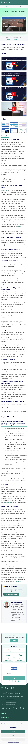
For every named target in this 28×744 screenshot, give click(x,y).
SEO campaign (8, 650)
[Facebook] (23, 708)
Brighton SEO (4, 190)
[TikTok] (20, 708)
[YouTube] (6, 708)
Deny (13, 735)
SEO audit (8, 654)
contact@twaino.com (11, 702)
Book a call (14, 640)
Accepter (13, 731)
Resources (12, 6)
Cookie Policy (10, 742)
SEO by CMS (19, 659)
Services (4, 713)
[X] (16, 708)
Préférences (13, 739)
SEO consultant (20, 650)
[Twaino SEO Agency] (7, 687)
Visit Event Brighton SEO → (14, 678)
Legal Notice (16, 742)
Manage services (13, 727)
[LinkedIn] (3, 708)
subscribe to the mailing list (10, 502)
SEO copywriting (8, 659)
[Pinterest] (13, 708)
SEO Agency (6, 6)
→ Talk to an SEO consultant (11, 594)
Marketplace (10, 281)
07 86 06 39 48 (10, 699)
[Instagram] (9, 708)
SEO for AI (20, 654)
